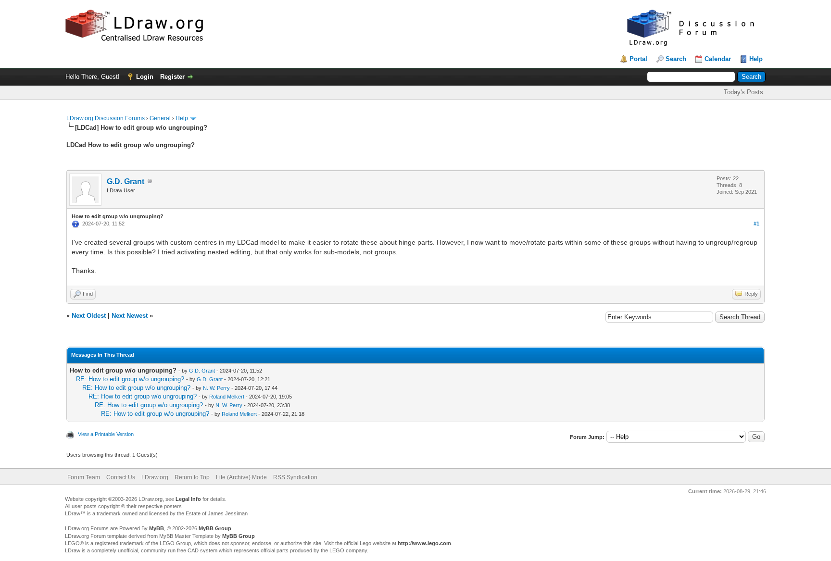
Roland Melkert (226, 396)
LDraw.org (154, 477)
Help (756, 58)
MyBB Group (215, 528)
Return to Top (192, 477)
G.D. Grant (125, 181)
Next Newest (130, 315)
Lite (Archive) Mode (241, 477)
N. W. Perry (216, 388)
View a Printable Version (106, 434)
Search (676, 58)
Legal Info (188, 499)
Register (172, 76)
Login (144, 76)
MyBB (156, 528)
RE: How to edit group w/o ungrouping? (130, 379)
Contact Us (120, 477)
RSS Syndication (295, 477)
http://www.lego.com (424, 543)
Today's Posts (743, 92)
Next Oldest (89, 315)
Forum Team (83, 477)
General (160, 118)
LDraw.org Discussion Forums (105, 118)
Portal (638, 58)
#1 (756, 223)
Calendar (718, 58)
